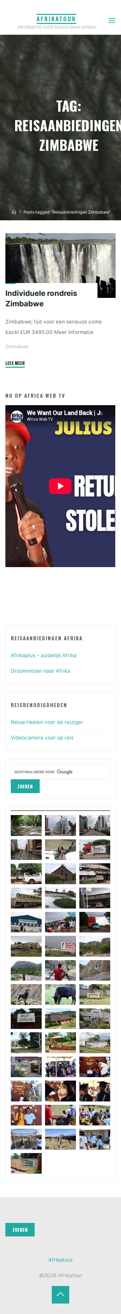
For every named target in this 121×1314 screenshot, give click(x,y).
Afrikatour (56, 19)
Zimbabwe (17, 346)
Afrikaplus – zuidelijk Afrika (44, 655)
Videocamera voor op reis (42, 737)
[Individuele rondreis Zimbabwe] (60, 265)
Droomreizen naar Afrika (40, 671)
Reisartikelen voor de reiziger (47, 722)
